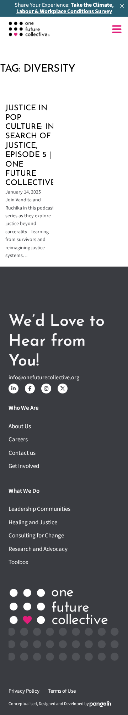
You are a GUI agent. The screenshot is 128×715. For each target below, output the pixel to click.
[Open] (117, 29)
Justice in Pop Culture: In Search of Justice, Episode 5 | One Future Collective (30, 145)
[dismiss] (122, 6)
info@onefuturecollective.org (44, 377)
